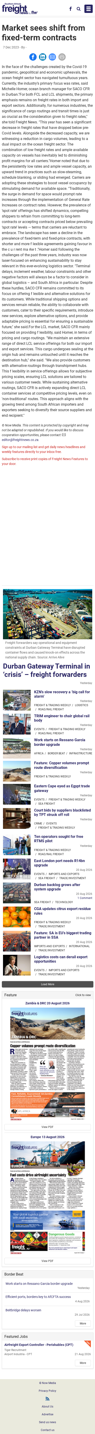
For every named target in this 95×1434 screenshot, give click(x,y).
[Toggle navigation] (88, 9)
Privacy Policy (47, 1390)
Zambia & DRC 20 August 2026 (47, 1003)
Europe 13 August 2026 (48, 1137)
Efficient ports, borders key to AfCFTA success (38, 1297)
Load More (47, 984)
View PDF (47, 1127)
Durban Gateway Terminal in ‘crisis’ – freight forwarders (46, 670)
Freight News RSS (47, 1399)
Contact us (47, 1430)
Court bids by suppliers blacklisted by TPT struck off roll (62, 812)
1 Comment (84, 898)
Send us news (47, 1422)
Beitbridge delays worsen (23, 1310)
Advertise (47, 1414)
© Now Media (47, 1383)
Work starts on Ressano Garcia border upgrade (59, 742)
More (83, 1323)
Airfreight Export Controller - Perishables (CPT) (38, 1345)
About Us (47, 1406)
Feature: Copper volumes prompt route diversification (61, 765)
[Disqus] (47, 526)
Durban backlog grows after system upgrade (57, 887)
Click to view (83, 995)
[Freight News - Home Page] (20, 8)
